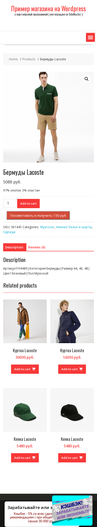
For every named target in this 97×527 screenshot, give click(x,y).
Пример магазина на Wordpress (48, 8)
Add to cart (28, 203)
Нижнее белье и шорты (74, 227)
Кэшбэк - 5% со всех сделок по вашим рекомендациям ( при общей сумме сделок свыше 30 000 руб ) (42, 517)
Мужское (47, 227)
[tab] (14, 247)
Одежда (9, 232)
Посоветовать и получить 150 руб (38, 215)
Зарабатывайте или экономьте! (40, 507)
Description (14, 247)
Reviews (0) (36, 247)
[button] (90, 37)
